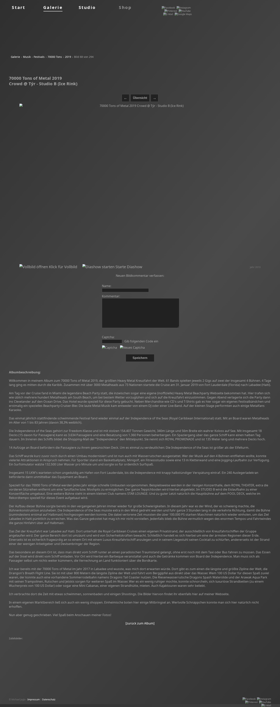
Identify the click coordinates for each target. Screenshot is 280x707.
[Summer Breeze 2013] (98, 645)
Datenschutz (48, 699)
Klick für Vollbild (62, 266)
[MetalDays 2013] (50, 641)
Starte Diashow (128, 266)
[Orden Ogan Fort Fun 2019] (246, 651)
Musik (27, 57)
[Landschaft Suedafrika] (212, 645)
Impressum (33, 699)
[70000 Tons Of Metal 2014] (24, 641)
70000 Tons (55, 57)
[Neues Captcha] (132, 347)
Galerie (15, 57)
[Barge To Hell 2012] (217, 654)
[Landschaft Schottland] (48, 648)
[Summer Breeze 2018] (186, 645)
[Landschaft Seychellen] (75, 648)
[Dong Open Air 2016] (166, 648)
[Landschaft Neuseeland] (245, 648)
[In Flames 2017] (98, 654)
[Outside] (95, 651)
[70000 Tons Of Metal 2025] (244, 654)
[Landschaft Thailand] (238, 645)
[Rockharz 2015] (167, 641)
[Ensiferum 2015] (190, 651)
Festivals (39, 57)
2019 (68, 57)
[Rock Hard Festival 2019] (49, 651)
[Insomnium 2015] (169, 651)
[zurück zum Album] (140, 623)
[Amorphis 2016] (70, 641)
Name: (106, 286)
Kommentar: (111, 296)
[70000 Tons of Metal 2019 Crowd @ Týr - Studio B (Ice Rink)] (140, 184)
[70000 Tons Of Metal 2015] (254, 641)
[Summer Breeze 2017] (72, 645)
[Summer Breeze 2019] (120, 648)
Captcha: (108, 337)
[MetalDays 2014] (144, 648)
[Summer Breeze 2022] (93, 641)
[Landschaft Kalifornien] (53, 658)
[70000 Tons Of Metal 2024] (192, 641)
